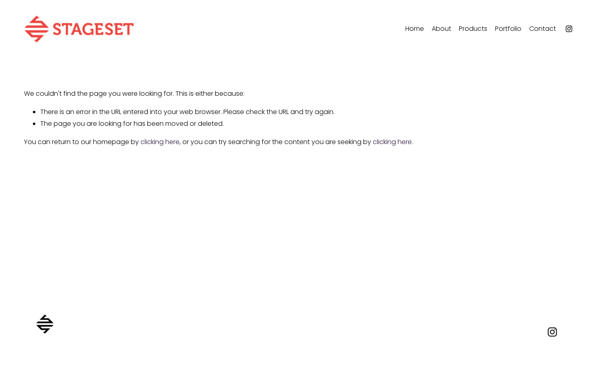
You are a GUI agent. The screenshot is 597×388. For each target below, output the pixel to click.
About (441, 28)
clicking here (160, 142)
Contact (542, 28)
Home (414, 28)
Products (473, 28)
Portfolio (508, 28)
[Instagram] (569, 29)
